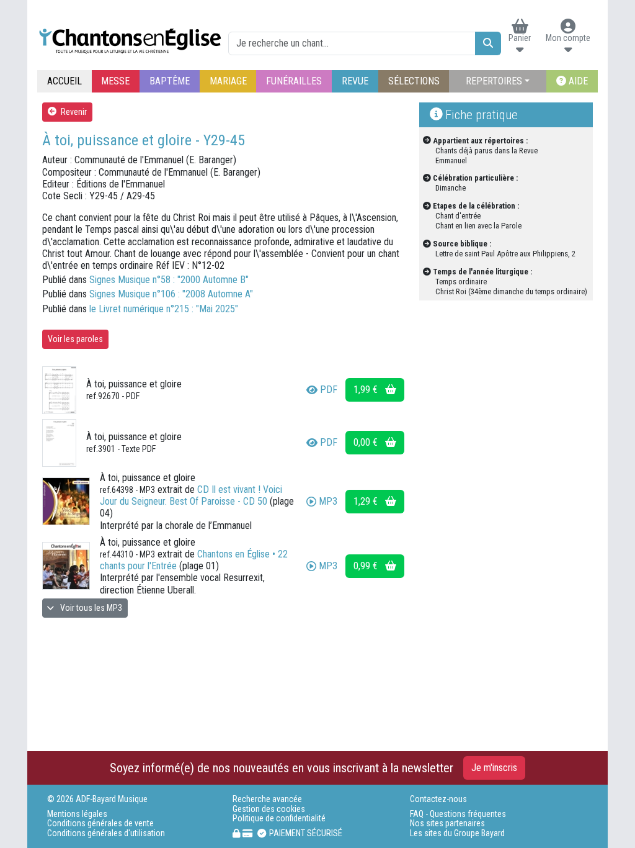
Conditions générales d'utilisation (106, 833)
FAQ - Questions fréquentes (458, 814)
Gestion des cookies (269, 809)
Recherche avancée (267, 799)
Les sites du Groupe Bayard (457, 833)
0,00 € (366, 442)
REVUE (355, 81)
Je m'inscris (494, 768)
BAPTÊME (169, 81)
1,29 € (366, 501)
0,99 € (366, 566)
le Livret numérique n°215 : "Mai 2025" (163, 309)
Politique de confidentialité (279, 818)
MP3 (328, 501)
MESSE (115, 81)
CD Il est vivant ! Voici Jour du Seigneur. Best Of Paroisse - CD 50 (191, 495)
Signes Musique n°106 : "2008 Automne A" (171, 294)
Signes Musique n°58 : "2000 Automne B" (169, 280)
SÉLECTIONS (414, 81)
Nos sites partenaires (447, 823)
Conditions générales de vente (100, 823)
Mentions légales (77, 814)
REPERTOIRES (494, 81)
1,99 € (366, 389)
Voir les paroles (75, 339)
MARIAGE (228, 81)
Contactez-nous (438, 799)
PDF (328, 389)
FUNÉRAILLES (294, 81)
